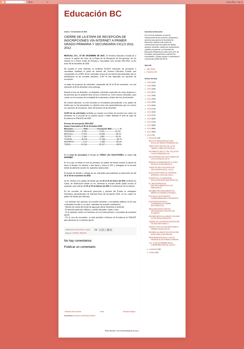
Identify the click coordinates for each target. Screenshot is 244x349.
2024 (149, 89)
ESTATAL (75, 233)
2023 (149, 92)
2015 (149, 119)
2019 (149, 105)
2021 (149, 99)
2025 (149, 86)
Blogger (136, 331)
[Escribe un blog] (102, 229)
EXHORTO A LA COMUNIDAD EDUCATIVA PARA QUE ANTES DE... (164, 179)
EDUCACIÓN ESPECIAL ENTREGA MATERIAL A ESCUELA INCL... (162, 174)
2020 (149, 102)
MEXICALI (83, 233)
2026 (149, 82)
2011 (149, 132)
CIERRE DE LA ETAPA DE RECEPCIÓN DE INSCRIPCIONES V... (164, 223)
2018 (149, 109)
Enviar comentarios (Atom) (85, 316)
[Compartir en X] (105, 229)
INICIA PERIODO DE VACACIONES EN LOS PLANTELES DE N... (164, 158)
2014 (149, 122)
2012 (149, 129)
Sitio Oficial (151, 69)
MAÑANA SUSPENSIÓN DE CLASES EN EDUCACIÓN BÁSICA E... (163, 163)
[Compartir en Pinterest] (110, 229)
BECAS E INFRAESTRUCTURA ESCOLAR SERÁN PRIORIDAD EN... (164, 142)
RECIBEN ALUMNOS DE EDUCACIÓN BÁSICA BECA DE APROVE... (164, 233)
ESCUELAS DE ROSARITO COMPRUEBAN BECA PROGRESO (163, 197)
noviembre (153, 249)
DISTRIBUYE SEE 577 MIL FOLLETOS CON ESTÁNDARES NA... (164, 153)
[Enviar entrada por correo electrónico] (95, 229)
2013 (149, 125)
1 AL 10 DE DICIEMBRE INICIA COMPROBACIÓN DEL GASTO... (162, 244)
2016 (149, 115)
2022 (149, 96)
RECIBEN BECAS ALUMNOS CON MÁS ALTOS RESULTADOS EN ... (164, 217)
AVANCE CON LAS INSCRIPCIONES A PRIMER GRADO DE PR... (164, 228)
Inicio (102, 312)
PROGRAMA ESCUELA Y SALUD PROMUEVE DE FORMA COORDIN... (164, 239)
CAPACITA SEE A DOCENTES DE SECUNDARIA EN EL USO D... (162, 168)
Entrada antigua (129, 312)
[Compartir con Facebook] (108, 229)
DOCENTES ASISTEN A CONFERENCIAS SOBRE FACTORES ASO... (160, 204)
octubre (152, 252)
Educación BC (93, 13)
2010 (149, 135)
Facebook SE (152, 72)
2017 (149, 112)
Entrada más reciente (73, 312)
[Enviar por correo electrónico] (100, 229)
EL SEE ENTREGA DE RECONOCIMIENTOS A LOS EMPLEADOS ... (161, 186)
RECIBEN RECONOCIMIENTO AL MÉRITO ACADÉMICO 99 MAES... (163, 192)
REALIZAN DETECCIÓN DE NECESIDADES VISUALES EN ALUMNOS (162, 211)
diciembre (153, 138)
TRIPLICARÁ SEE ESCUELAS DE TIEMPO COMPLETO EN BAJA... (162, 147)
